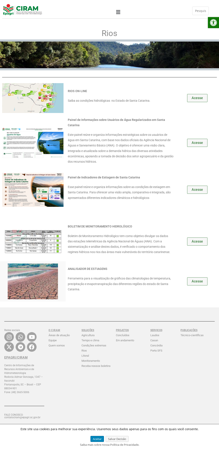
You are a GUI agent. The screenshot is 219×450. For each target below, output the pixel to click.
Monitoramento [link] (90, 360)
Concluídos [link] (122, 335)
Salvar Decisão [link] (117, 439)
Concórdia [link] (156, 345)
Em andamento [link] (125, 340)
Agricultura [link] (88, 335)
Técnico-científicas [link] (192, 335)
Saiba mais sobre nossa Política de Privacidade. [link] (109, 445)
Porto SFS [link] (156, 350)
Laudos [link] (154, 335)
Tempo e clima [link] (90, 340)
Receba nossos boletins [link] (96, 366)
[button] (118, 12)
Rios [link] (84, 350)
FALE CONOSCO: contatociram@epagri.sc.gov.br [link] (22, 416)
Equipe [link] (53, 340)
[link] (213, 22)
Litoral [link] (85, 355)
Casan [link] (154, 340)
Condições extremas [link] (93, 345)
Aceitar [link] (97, 439)
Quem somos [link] (57, 345)
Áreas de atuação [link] (59, 335)
